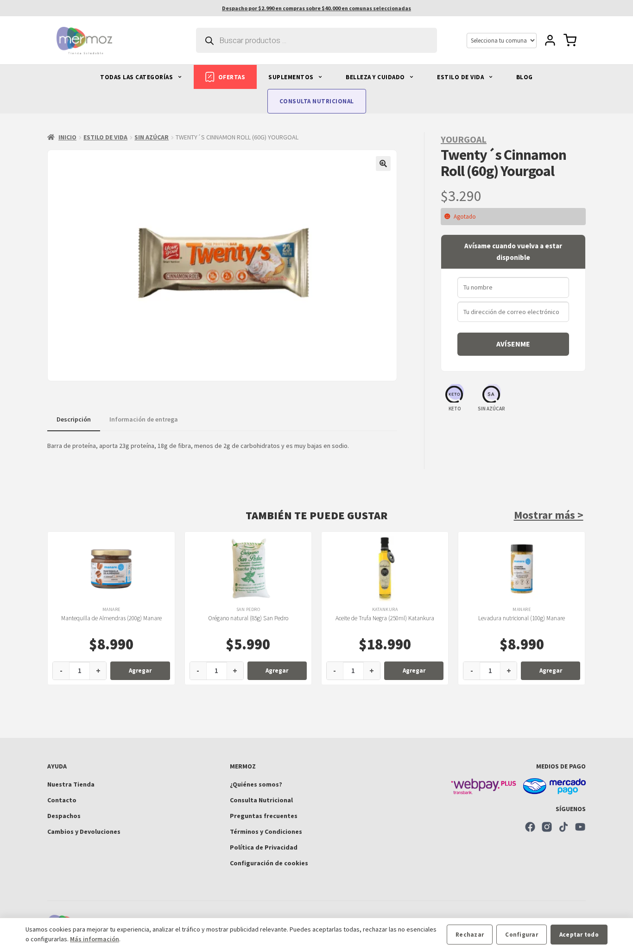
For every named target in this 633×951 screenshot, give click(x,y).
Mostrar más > (548, 515)
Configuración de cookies (269, 863)
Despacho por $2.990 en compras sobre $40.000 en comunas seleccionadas (316, 8)
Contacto (61, 800)
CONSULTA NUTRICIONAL (316, 101)
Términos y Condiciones (266, 831)
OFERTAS (232, 77)
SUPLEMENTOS (291, 77)
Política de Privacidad (264, 847)
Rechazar (470, 934)
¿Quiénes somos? (256, 784)
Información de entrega (143, 419)
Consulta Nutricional (261, 800)
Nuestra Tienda (71, 784)
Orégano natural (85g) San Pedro (248, 618)
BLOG (524, 77)
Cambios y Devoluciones (83, 831)
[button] (383, 163)
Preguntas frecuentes (264, 816)
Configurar (521, 934)
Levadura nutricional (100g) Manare (521, 618)
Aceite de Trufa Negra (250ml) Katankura (384, 618)
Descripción (74, 419)
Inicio (67, 137)
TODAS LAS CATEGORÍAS (137, 77)
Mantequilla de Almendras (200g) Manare (111, 618)
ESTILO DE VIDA (461, 77)
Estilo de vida (105, 137)
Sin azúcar (151, 137)
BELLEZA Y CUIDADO (376, 77)
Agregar (140, 670)
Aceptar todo (579, 934)
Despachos (64, 816)
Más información (94, 939)
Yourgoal (464, 139)
